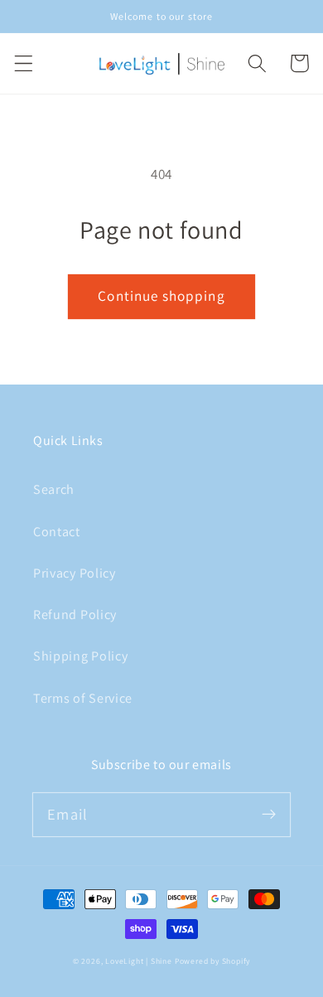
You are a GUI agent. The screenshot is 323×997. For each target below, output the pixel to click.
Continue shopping (161, 295)
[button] (23, 63)
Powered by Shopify (213, 961)
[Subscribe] (269, 814)
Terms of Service (83, 698)
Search (54, 489)
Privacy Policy (74, 573)
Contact (56, 531)
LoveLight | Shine (138, 961)
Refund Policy (75, 614)
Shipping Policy (80, 656)
